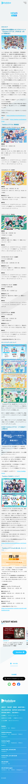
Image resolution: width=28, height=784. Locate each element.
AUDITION (21, 707)
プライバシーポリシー (12, 715)
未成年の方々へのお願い (6, 718)
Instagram (3, 736)
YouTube (3, 728)
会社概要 (3, 715)
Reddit (3, 745)
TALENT (9, 707)
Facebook (13, 734)
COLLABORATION (6, 710)
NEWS (15, 707)
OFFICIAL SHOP (5, 712)
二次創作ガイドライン (18, 718)
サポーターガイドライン (14, 720)
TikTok (12, 728)
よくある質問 (4, 720)
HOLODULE (15, 712)
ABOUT (3, 707)
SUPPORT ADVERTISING (18, 710)
